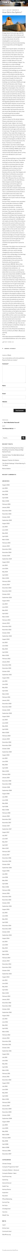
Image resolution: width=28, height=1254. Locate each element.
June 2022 (5, 645)
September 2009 (7, 1118)
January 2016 (6, 893)
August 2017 (5, 832)
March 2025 (5, 539)
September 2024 (7, 559)
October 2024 (6, 555)
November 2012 (6, 1006)
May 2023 (5, 610)
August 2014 (5, 938)
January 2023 (6, 623)
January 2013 (6, 999)
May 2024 (5, 571)
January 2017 (5, 854)
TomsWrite (15, 10)
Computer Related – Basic (9, 1173)
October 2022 (6, 633)
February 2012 (6, 1035)
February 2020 (6, 735)
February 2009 (6, 1137)
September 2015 (7, 906)
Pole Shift (5, 1196)
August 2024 (6, 562)
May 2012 (5, 1025)
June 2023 (5, 607)
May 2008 (5, 1141)
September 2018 (7, 790)
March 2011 (5, 1070)
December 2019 (6, 742)
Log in (4, 1225)
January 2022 (6, 662)
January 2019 (6, 777)
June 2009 (5, 1128)
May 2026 (5, 494)
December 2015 (6, 896)
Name (4, 385)
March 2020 (5, 732)
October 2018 (6, 787)
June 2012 (5, 1022)
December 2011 (6, 1041)
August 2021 (5, 678)
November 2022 (6, 629)
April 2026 (5, 497)
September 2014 (7, 935)
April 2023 (5, 613)
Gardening (5, 1179)
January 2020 (6, 739)
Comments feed (6, 1231)
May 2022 (5, 649)
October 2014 (6, 932)
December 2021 (6, 665)
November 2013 (6, 967)
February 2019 (6, 774)
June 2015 (5, 916)
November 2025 (6, 514)
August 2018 (5, 793)
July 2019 (4, 758)
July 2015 (4, 912)
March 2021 (5, 694)
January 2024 (6, 584)
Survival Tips (5, 1202)
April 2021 (5, 690)
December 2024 (6, 549)
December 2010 (6, 1080)
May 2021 (5, 687)
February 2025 (6, 543)
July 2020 (5, 719)
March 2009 (5, 1134)
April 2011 (5, 1067)
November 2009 (6, 1112)
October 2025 (6, 517)
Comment (5, 364)
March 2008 (5, 1147)
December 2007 (6, 1154)
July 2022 (5, 642)
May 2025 (5, 533)
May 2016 (5, 880)
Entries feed (5, 1228)
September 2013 (7, 973)
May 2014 (5, 948)
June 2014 (5, 945)
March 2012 (5, 1031)
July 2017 (4, 835)
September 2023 (7, 597)
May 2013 (5, 986)
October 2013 (6, 970)
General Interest (10, 348)
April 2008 (5, 1144)
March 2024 (5, 578)
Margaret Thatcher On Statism (10, 460)
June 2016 (5, 877)
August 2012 (5, 1015)
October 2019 (6, 748)
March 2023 (5, 616)
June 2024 (5, 568)
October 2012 (6, 1009)
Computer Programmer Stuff (10, 1167)
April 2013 (5, 990)
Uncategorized (6, 1208)
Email (4, 393)
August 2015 (5, 909)
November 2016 (6, 861)
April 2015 (5, 922)
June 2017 (5, 838)
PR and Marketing (7, 1199)
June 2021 (5, 684)
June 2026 (5, 491)
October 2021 (6, 671)
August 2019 (5, 755)
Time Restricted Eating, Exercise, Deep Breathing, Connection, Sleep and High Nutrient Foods (12, 450)
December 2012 (6, 1002)
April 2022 (5, 652)
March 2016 (5, 887)
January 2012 (5, 1038)
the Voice (5, 1205)
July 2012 (4, 1018)
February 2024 (6, 581)
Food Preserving (6, 1176)
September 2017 (7, 829)
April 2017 (5, 845)
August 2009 (6, 1121)
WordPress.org (6, 1234)
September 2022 (7, 636)
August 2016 (5, 871)
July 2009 (5, 1125)
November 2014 (6, 928)
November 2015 (6, 900)
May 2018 (5, 803)
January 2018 (6, 816)
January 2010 (6, 1105)
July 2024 (5, 565)
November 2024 (6, 552)
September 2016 (7, 867)
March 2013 (5, 993)
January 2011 (5, 1076)
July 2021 (4, 681)
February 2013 (6, 996)
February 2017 (6, 851)
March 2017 (5, 848)
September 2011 (6, 1051)
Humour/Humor (6, 1189)
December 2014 (6, 925)
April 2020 (5, 729)
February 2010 (6, 1102)
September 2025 (7, 520)
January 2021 (5, 700)
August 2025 (6, 523)
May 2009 (5, 1131)
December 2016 (6, 858)
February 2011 (6, 1073)
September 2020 (7, 713)
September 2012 (7, 1012)
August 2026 (6, 485)
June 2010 (5, 1089)
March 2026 (5, 501)
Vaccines (4, 1212)
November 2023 (6, 591)
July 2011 (4, 1057)
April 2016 (5, 883)
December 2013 (6, 964)
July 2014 (4, 941)
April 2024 (5, 575)
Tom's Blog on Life (13, 2)
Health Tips (5, 1186)
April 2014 (5, 951)
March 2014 (5, 954)
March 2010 (5, 1099)
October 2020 (6, 710)
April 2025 (5, 536)
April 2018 (5, 806)
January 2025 (6, 546)
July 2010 (4, 1086)
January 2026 (6, 507)
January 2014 (6, 961)
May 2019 (5, 764)
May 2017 (5, 842)
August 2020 (6, 716)
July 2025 (5, 526)
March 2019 (5, 771)
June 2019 (5, 761)
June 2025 (5, 530)
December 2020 (6, 703)
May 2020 (5, 726)
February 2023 (6, 620)
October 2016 (6, 864)
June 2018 (5, 800)
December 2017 (6, 819)
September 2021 (7, 674)
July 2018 (4, 797)
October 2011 (6, 1047)
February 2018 (6, 813)
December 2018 (6, 781)
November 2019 (6, 745)
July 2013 (4, 980)
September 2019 (7, 752)
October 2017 (6, 826)
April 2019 (5, 768)
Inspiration (5, 1192)
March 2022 (5, 655)
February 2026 (6, 504)
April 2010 (5, 1096)
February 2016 (6, 890)
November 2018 (6, 784)
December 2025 (6, 510)
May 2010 (5, 1092)
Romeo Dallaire (6, 468)
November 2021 (6, 668)
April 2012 (5, 1028)
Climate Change (6, 1163)
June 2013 (5, 983)
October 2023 (6, 594)
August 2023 (6, 600)
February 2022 (6, 658)
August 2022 (5, 639)
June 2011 (5, 1060)
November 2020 (6, 707)
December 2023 (6, 588)
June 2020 (5, 723)
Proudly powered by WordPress (10, 1250)
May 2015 (5, 919)
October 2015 (6, 903)
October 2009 (6, 1115)
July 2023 (5, 604)
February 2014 (6, 957)
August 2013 (5, 977)
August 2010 (5, 1083)
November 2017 (6, 822)
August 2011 (5, 1054)
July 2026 (5, 488)
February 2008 (6, 1150)
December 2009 (6, 1109)
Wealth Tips (5, 1215)
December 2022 (6, 626)
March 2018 (5, 809)
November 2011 (6, 1044)
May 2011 (4, 1064)
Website (4, 401)
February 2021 (6, 697)
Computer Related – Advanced (10, 1170)
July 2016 (4, 874)
